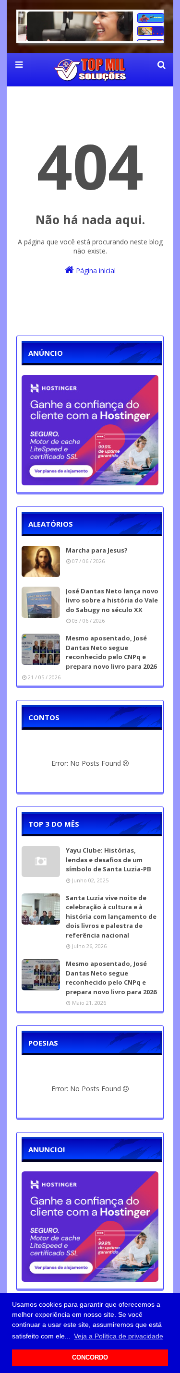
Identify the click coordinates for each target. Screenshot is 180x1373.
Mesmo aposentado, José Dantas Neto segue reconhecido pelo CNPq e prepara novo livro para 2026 (111, 652)
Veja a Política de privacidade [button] (118, 1336)
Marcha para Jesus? (97, 550)
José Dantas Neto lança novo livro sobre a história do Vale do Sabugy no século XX (112, 600)
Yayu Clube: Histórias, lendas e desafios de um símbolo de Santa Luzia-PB (108, 859)
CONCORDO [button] (90, 1357)
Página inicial (95, 270)
